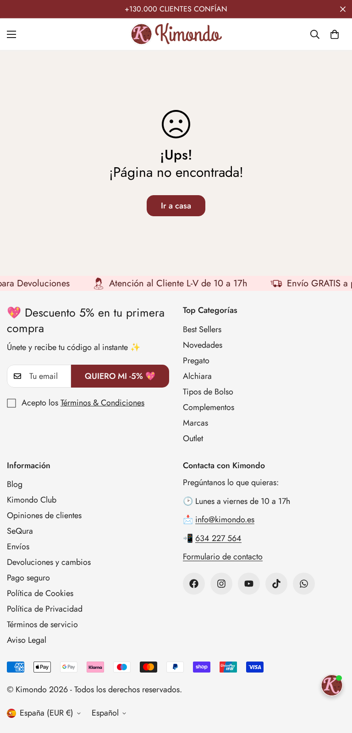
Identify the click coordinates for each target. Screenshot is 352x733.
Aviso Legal (26, 640)
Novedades (202, 345)
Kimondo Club (31, 500)
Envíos (18, 546)
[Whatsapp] (304, 584)
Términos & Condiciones (102, 403)
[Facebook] (194, 584)
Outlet (193, 438)
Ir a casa (176, 206)
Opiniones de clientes (44, 515)
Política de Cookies (40, 593)
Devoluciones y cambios (49, 562)
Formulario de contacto (223, 557)
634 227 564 (218, 538)
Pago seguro (28, 578)
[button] (334, 34)
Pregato (196, 360)
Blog (14, 484)
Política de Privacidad (44, 609)
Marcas (195, 423)
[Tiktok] (276, 584)
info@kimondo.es (224, 519)
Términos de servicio (42, 624)
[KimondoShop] (176, 34)
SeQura (20, 531)
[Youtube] (249, 584)
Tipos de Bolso (208, 392)
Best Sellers (202, 329)
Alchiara (197, 376)
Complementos (208, 407)
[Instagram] (221, 584)
